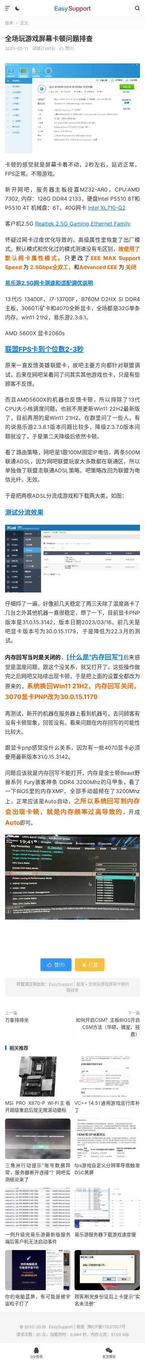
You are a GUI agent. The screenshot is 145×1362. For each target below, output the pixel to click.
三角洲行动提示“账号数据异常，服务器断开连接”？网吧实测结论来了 (37, 1172)
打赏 (90, 964)
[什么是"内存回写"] (94, 657)
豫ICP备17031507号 (106, 1326)
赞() (66, 48)
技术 (9, 23)
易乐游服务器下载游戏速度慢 (105, 1234)
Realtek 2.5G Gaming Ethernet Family (82, 223)
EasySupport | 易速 (72, 8)
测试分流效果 (24, 512)
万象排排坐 (17, 1020)
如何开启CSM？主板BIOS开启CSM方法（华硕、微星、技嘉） (108, 1027)
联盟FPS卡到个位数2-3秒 (44, 349)
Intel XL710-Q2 (106, 207)
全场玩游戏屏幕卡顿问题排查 (49, 39)
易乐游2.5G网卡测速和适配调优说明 (49, 283)
